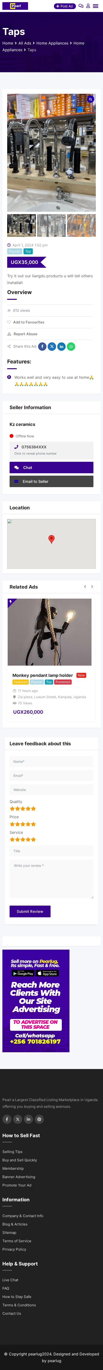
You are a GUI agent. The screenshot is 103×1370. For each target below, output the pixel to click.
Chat (27, 467)
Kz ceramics (22, 424)
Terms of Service (16, 1241)
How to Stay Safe (16, 1296)
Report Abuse (25, 334)
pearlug (54, 1360)
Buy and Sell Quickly (19, 1160)
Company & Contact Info (22, 1216)
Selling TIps (12, 1151)
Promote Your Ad (16, 1185)
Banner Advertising (18, 1177)
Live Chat (10, 1280)
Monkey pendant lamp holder (42, 675)
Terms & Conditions (19, 1305)
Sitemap (9, 1232)
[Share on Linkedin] (61, 346)
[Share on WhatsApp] (71, 346)
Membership (13, 1168)
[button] (51, 539)
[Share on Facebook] (42, 346)
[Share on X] (52, 346)
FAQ (5, 1288)
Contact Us (11, 1313)
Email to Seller (35, 481)
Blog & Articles (15, 1224)
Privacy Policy (14, 1249)
